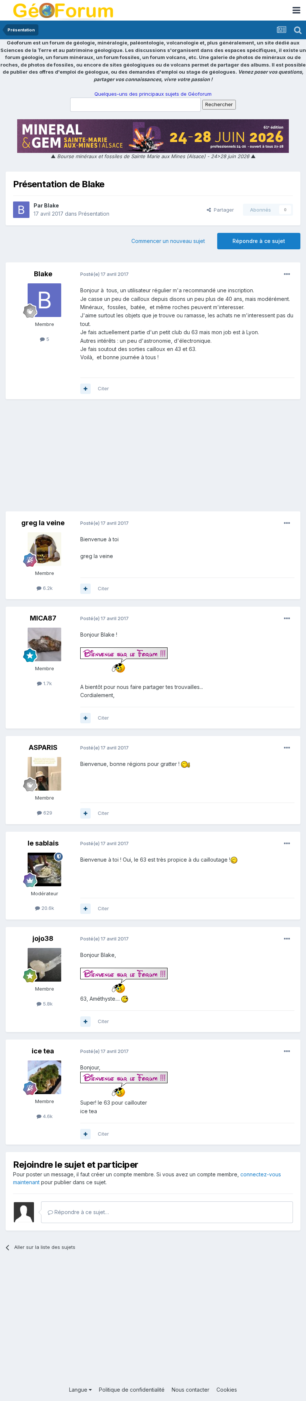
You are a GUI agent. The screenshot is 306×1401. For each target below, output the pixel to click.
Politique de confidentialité (132, 1389)
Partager (222, 210)
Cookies (226, 1389)
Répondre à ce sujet (258, 241)
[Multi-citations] (85, 389)
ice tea (43, 1051)
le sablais (43, 843)
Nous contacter (190, 1389)
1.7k (47, 683)
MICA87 (43, 618)
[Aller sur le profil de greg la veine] (44, 549)
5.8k (47, 1004)
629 (47, 813)
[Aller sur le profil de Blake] (21, 209)
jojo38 (42, 938)
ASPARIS (43, 747)
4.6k (47, 1116)
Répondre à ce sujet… (81, 1212)
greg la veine (43, 523)
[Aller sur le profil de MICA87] (44, 644)
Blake (51, 205)
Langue (79, 1389)
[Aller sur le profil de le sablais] (44, 869)
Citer (103, 388)
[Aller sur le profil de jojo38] (44, 965)
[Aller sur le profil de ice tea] (44, 1077)
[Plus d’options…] (287, 274)
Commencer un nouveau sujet (168, 241)
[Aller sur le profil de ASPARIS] (44, 774)
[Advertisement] (153, 459)
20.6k (47, 908)
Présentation (93, 213)
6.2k (47, 588)
